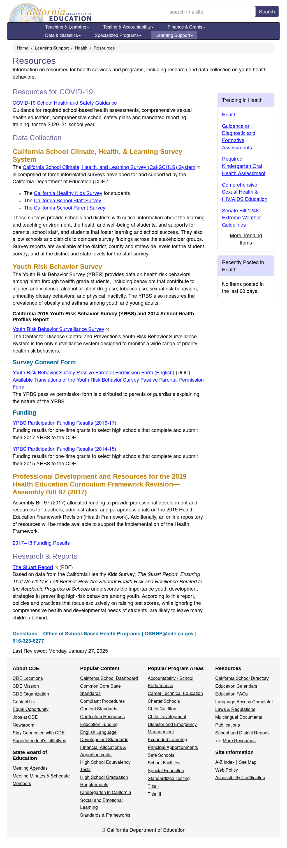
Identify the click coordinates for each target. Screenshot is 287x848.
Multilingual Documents (238, 717)
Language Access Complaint (244, 701)
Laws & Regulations (235, 709)
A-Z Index (225, 762)
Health (81, 47)
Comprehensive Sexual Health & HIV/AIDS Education (244, 191)
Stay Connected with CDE (39, 732)
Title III (154, 794)
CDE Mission (26, 686)
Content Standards (98, 708)
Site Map (247, 762)
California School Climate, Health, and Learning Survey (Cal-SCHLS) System (109, 166)
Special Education (166, 770)
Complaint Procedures (102, 701)
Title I (153, 786)
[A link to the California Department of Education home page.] (49, 12)
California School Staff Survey (67, 200)
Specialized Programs (117, 35)
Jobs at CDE (25, 717)
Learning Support (173, 35)
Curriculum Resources (102, 716)
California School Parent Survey (69, 207)
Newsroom (23, 725)
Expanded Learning (167, 739)
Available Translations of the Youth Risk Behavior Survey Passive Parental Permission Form (108, 383)
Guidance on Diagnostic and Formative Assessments (238, 136)
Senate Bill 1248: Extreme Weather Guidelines (241, 217)
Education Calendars (236, 686)
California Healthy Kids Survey (68, 192)
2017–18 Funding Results (41, 542)
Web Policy (226, 770)
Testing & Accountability (127, 27)
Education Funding (99, 724)
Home (23, 47)
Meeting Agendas (30, 768)
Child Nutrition (162, 708)
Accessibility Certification (240, 777)
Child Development (167, 716)
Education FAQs (231, 693)
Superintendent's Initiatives (39, 740)
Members (22, 783)
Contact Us (24, 701)
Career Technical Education (175, 693)
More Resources (239, 740)
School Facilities (164, 762)
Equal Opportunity (30, 709)
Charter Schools (164, 701)
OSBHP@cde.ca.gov (169, 633)
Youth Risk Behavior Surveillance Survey (58, 328)
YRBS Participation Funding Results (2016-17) (64, 422)
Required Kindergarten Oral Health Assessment (243, 165)
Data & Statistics (61, 35)
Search (267, 11)
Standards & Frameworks (105, 815)
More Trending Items (246, 238)
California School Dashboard (109, 678)
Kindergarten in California (105, 792)
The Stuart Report (33, 566)
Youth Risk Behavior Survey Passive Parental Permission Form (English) (93, 372)
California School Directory (242, 678)
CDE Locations (28, 678)
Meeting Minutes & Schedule (41, 775)
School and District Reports (242, 732)
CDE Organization (31, 693)
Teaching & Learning (65, 27)
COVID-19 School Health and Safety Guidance (65, 102)
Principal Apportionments (173, 747)
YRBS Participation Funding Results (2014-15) (64, 448)
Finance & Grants (185, 27)
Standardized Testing (169, 778)
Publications (227, 725)
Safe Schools (161, 755)
